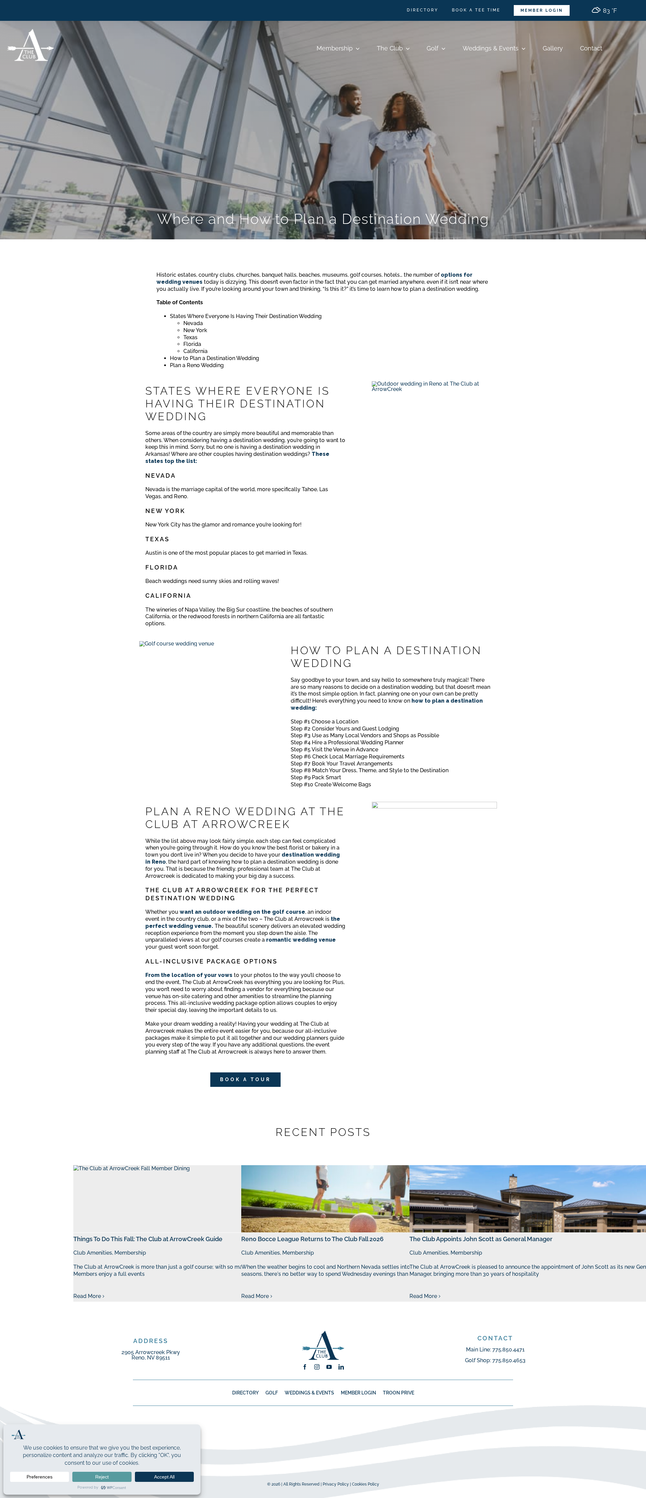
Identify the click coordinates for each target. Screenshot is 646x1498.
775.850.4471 (508, 1349)
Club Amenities (92, 1253)
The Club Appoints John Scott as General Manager (480, 1239)
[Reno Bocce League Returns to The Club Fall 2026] (364, 1198)
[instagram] (317, 1367)
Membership (130, 1253)
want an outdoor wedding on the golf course (242, 912)
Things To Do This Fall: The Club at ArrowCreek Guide (147, 1239)
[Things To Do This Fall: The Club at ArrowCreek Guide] (196, 1198)
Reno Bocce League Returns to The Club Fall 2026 (312, 1239)
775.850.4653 (509, 1360)
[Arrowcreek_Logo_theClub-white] (30, 23)
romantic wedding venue (301, 940)
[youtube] (329, 1367)
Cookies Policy (365, 1484)
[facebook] (305, 1367)
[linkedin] (341, 1367)
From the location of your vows (188, 975)
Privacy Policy (336, 1484)
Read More (87, 1296)
